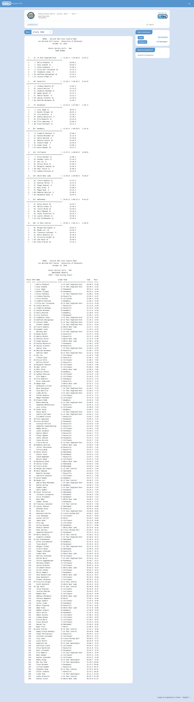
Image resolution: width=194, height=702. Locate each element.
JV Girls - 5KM (62, 14)
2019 (74, 14)
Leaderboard (32, 24)
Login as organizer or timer (169, 697)
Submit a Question (145, 55)
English (185, 697)
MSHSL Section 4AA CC (46, 14)
